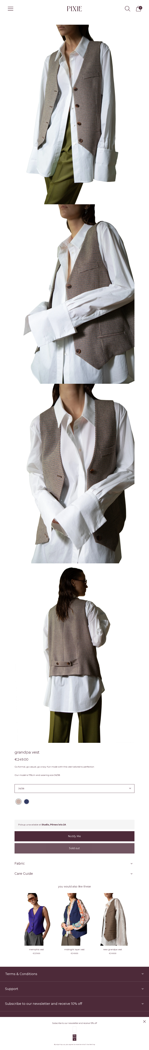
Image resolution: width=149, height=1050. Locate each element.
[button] (18, 802)
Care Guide (24, 874)
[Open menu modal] (10, 9)
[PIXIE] (74, 8)
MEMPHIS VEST (36, 949)
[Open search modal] (127, 9)
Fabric (20, 863)
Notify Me (74, 836)
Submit (74, 1037)
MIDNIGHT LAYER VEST (112, 949)
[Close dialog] (144, 1021)
